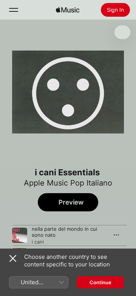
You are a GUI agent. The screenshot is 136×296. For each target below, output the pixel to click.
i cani (38, 242)
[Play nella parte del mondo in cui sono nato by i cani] (19, 235)
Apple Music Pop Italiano (68, 182)
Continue (100, 282)
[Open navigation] (13, 10)
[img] (67, 9)
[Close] (12, 258)
